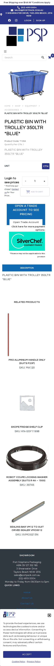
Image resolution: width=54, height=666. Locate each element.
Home (7, 106)
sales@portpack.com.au (27, 575)
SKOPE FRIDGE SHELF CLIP (27, 427)
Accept (27, 654)
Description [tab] (27, 268)
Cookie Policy (18, 662)
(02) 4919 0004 (27, 578)
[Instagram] (16, 20)
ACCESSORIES (11, 110)
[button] (49, 615)
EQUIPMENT (31, 106)
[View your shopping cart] (50, 57)
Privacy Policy (34, 662)
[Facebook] (10, 20)
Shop (17, 106)
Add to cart (37, 192)
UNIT (7, 166)
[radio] (46, 166)
